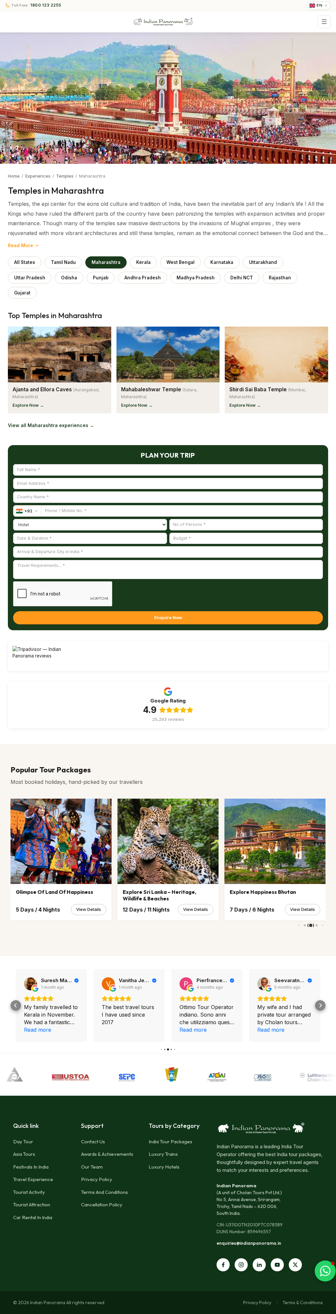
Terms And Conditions (104, 1192)
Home (14, 176)
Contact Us (93, 1141)
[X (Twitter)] (295, 1264)
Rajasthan (280, 277)
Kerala (143, 262)
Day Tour (23, 1141)
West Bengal (180, 262)
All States (24, 262)
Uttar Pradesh (29, 277)
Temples (65, 176)
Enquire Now (168, 617)
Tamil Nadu (63, 262)
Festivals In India (31, 1167)
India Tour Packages (170, 1141)
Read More (20, 245)
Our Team (92, 1167)
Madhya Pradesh (196, 277)
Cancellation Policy (101, 1204)
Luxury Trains (163, 1154)
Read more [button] (115, 1029)
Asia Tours (24, 1154)
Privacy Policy (96, 1179)
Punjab (101, 277)
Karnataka (221, 262)
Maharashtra (106, 262)
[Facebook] (223, 1264)
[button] (15, 1005)
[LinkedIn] (259, 1264)
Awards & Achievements (107, 1154)
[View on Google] (30, 983)
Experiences (38, 176)
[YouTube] (277, 1264)
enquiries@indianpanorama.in (249, 1243)
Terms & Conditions (303, 1302)
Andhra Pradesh (142, 277)
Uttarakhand (263, 262)
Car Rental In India (32, 1217)
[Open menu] (324, 21)
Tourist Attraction (31, 1204)
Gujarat (22, 292)
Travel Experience (33, 1179)
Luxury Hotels (164, 1167)
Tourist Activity (29, 1192)
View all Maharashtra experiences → (51, 425)
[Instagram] (241, 1264)
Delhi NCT (241, 277)
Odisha (69, 277)
